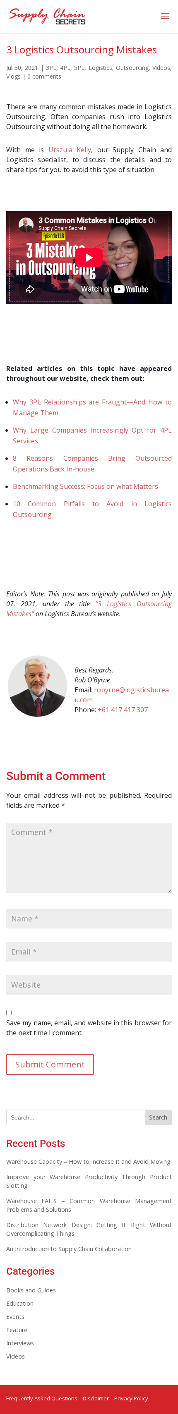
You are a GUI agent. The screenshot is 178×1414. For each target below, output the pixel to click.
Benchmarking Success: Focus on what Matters (85, 486)
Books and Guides (31, 1290)
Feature (16, 1330)
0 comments (44, 76)
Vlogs (13, 76)
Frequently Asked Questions (41, 1398)
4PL (65, 68)
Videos (161, 68)
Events (15, 1317)
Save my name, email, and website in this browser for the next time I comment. (89, 1027)
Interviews (20, 1343)
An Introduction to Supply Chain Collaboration (69, 1249)
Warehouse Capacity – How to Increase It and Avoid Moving (88, 1161)
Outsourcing (132, 68)
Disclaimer (96, 1398)
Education (20, 1303)
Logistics (100, 68)
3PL (51, 68)
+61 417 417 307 (123, 709)
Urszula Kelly (69, 149)
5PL (79, 68)
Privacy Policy (131, 1398)
